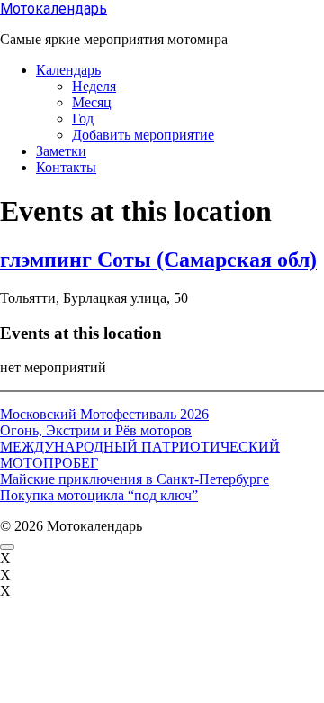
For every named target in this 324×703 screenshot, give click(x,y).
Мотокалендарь (53, 8)
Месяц (92, 102)
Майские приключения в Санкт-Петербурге (134, 479)
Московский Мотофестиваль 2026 (104, 414)
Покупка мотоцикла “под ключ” (99, 495)
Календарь (68, 70)
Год (83, 118)
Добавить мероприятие (143, 134)
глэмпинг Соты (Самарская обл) (158, 259)
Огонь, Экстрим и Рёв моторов (96, 430)
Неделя (94, 86)
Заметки (61, 151)
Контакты (66, 167)
